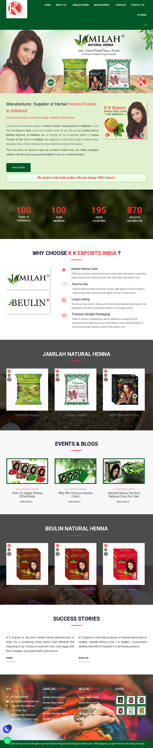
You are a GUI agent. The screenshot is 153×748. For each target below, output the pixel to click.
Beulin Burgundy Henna (91, 713)
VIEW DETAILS (37, 502)
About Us (61, 5)
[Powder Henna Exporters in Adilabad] (131, 710)
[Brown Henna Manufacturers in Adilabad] (87, 389)
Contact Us (137, 5)
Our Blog (121, 5)
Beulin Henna (101, 5)
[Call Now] (6, 729)
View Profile (18, 167)
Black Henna (38, 415)
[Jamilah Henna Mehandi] (28, 279)
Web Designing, (101, 743)
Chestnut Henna (135, 415)
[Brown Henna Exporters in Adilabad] (120, 710)
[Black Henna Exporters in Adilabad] (141, 699)
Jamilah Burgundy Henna (55, 718)
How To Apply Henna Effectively (38, 494)
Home (48, 5)
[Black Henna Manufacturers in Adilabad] (38, 389)
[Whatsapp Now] (7, 740)
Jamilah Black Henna (53, 702)
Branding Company (136, 743)
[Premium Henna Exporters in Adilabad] (141, 710)
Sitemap (142, 15)
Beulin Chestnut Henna (90, 708)
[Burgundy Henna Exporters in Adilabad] (131, 699)
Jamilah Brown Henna (53, 708)
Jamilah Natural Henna (54, 697)
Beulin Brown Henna (89, 702)
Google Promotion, (118, 743)
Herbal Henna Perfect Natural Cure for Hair (135, 494)
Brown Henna (87, 415)
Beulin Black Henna (89, 697)
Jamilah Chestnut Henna (55, 713)
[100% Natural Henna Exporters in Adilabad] (120, 699)
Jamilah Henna (80, 5)
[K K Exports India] (17, 8)
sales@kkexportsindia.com (25, 701)
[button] (11, 61)
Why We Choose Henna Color (87, 494)
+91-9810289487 (19, 696)
